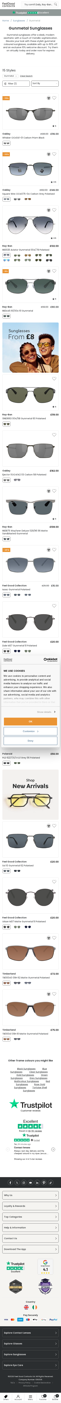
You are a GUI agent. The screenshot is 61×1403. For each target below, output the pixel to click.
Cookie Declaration (42, 1382)
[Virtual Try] (49, 98)
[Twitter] (17, 1182)
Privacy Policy (24, 1382)
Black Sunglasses (26, 1068)
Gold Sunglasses (25, 1075)
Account (18, 1399)
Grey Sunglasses (38, 1078)
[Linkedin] (37, 1182)
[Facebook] (10, 1182)
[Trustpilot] (15, 1271)
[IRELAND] (34, 1307)
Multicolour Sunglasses (26, 1081)
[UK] (26, 1307)
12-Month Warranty (30, 12)
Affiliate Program (30, 1386)
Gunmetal (9, 76)
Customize (29, 731)
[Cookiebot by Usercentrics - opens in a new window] (43, 660)
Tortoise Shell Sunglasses (35, 1089)
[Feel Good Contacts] (8, 4)
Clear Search (26, 76)
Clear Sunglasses (38, 1071)
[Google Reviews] (45, 1273)
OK (30, 721)
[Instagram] (24, 1182)
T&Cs (12, 1382)
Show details (44, 711)
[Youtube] (30, 1182)
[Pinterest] (44, 1182)
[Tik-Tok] (50, 1182)
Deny (30, 740)
